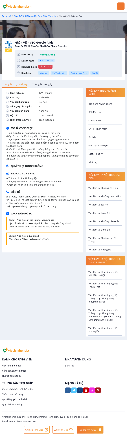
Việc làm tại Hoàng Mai (100, 249)
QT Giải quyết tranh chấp (15, 399)
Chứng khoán (95, 120)
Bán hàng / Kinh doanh (100, 103)
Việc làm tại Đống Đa (99, 229)
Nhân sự (92, 162)
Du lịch (92, 137)
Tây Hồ (95, 73)
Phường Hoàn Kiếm (79, 73)
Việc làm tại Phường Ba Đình (103, 187)
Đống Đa (43, 73)
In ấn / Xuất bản (46, 60)
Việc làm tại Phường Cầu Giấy (103, 221)
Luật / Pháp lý (95, 153)
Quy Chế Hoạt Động (12, 404)
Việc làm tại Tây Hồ (98, 204)
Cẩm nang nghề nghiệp (14, 370)
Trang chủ (6, 16)
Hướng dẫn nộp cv (11, 375)
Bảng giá (69, 365)
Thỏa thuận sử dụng (12, 394)
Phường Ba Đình (59, 73)
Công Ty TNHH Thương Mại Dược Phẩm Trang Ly (35, 16)
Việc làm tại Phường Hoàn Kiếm (104, 196)
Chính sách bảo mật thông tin (17, 389)
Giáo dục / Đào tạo (97, 145)
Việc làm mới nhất (11, 365)
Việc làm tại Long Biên (99, 213)
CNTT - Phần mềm (97, 128)
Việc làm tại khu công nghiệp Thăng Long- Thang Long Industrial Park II (103, 298)
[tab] (14, 84)
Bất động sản (95, 112)
